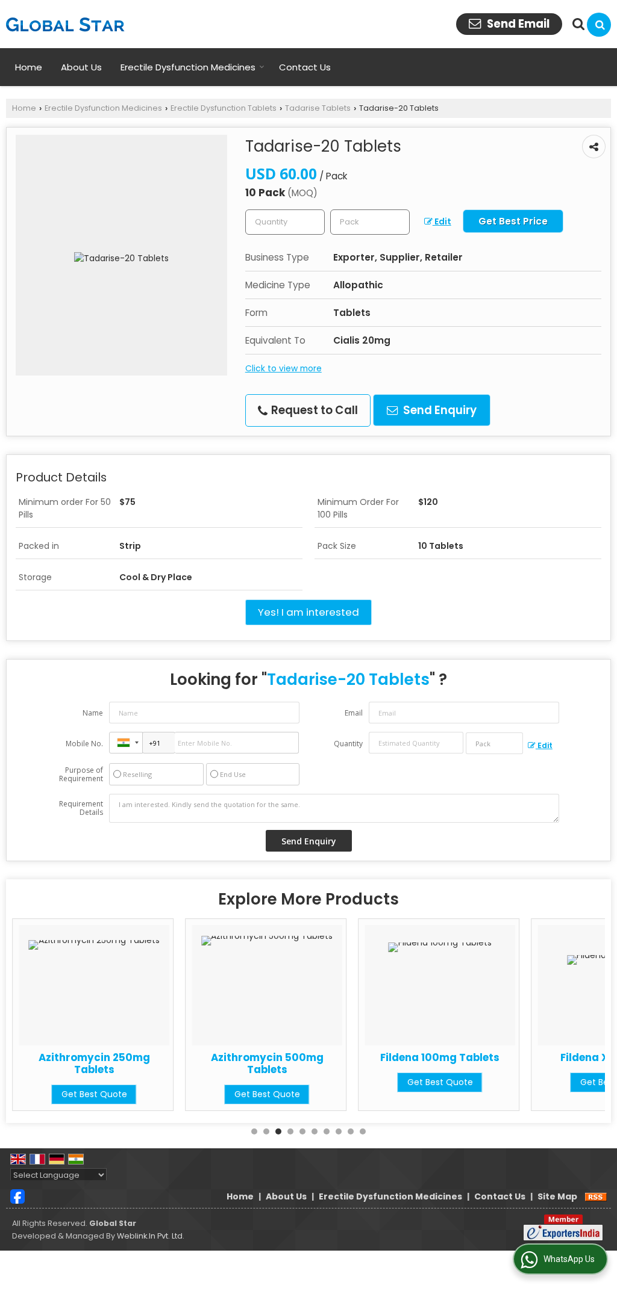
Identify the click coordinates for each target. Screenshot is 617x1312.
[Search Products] (576, 24)
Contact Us (305, 67)
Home (28, 67)
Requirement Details (81, 808)
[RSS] (596, 1196)
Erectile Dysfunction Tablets (224, 108)
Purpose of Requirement (81, 774)
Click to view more (283, 368)
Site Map (557, 1196)
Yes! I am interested (308, 612)
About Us (81, 67)
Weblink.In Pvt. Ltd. (150, 1236)
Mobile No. (84, 743)
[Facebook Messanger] (17, 1196)
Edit (442, 221)
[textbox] (370, 222)
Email (354, 713)
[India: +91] (126, 742)
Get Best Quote (94, 1094)
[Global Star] (65, 24)
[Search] (599, 25)
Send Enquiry (439, 410)
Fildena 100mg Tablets (440, 1057)
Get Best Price (513, 221)
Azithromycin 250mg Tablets (94, 1063)
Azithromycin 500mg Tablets (267, 1063)
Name (93, 713)
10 (363, 1131)
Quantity (348, 743)
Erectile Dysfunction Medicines (188, 67)
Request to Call (313, 410)
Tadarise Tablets (318, 108)
